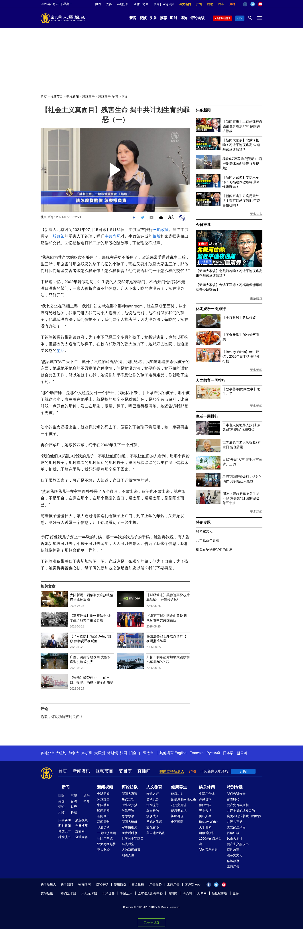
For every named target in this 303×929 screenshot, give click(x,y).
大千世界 (205, 827)
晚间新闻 (103, 810)
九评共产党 (234, 821)
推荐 (163, 18)
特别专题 (203, 522)
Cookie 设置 (151, 922)
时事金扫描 (129, 805)
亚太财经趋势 (106, 844)
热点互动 (128, 799)
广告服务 (155, 884)
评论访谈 (198, 18)
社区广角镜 (105, 838)
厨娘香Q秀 (206, 833)
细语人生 (128, 855)
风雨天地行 (234, 838)
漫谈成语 (152, 816)
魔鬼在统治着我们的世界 (214, 550)
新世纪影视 (219, 893)
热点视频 (81, 820)
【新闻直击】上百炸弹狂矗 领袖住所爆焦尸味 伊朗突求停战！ (242, 126)
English (181, 753)
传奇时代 (233, 799)
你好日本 (205, 799)
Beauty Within (208, 821)
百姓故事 (233, 849)
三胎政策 (161, 229)
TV (240, 18)
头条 (153, 18)
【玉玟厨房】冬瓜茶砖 (239, 317)
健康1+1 (177, 793)
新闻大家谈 (129, 793)
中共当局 (112, 236)
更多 (236, 893)
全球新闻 (103, 793)
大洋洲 (99, 753)
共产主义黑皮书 (238, 844)
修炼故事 (233, 861)
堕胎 (156, 236)
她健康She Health (183, 799)
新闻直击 (103, 816)
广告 (199, 4)
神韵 (98, 4)
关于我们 (67, 884)
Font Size (171, 217)
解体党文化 (204, 531)
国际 (61, 795)
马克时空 (128, 844)
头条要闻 (64, 820)
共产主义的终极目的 (241, 810)
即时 (173, 18)
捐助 (210, 4)
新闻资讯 (81, 771)
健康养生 (179, 787)
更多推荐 (256, 298)
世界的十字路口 (133, 838)
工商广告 (233, 866)
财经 (74, 807)
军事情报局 (129, 827)
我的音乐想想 (208, 849)
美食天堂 (205, 810)
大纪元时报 (89, 893)
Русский (213, 753)
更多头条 (256, 214)
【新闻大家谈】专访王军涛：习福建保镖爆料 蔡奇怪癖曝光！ (241, 182)
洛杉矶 (86, 753)
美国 (61, 801)
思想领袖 (128, 816)
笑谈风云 (152, 799)
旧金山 (134, 753)
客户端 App (193, 884)
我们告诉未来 (236, 793)
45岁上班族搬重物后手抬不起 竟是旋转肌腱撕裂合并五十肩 (241, 498)
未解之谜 (152, 793)
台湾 (74, 801)
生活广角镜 (206, 793)
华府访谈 (103, 827)
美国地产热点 (155, 833)
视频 (143, 18)
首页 (44, 96)
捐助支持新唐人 (171, 771)
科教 (74, 812)
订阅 (243, 771)
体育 (86, 801)
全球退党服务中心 (150, 893)
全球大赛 (81, 837)
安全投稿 (138, 884)
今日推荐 (203, 225)
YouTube (260, 4)
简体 (145, 4)
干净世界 (108, 893)
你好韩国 (205, 805)
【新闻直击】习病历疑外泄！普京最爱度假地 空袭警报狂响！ (241, 200)
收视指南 (84, 884)
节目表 (125, 771)
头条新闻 (203, 110)
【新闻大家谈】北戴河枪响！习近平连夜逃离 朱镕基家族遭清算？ (241, 144)
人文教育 (154, 787)
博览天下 (64, 831)
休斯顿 (112, 753)
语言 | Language (163, 4)
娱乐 (86, 795)
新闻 (132, 18)
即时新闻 (64, 825)
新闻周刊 (103, 821)
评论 (61, 807)
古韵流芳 (152, 805)
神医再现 (177, 816)
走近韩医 (177, 821)
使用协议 (120, 884)
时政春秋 (128, 810)
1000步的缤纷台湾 (210, 841)
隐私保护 (102, 884)
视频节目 (56, 96)
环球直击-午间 (108, 96)
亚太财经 (103, 849)
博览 (183, 18)
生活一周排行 (207, 416)
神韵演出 (64, 837)
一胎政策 (57, 236)
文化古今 (152, 827)
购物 (232, 4)
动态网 (187, 893)
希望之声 (126, 893)
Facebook (245, 4)
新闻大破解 (129, 821)
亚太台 (148, 753)
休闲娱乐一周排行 (211, 309)
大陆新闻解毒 (131, 849)
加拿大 (74, 753)
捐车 (221, 4)
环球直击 (88, 96)
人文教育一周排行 (211, 380)
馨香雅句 (152, 810)
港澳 (74, 795)
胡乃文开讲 (179, 805)
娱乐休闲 (207, 787)
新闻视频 (105, 787)
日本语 (228, 753)
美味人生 (205, 816)
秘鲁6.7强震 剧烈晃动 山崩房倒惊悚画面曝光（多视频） (242, 163)
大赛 (109, 4)
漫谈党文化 (234, 855)
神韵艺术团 (68, 893)
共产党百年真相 (207, 540)
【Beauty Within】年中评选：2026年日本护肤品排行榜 (241, 356)
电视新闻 (72, 96)
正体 (137, 4)
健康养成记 (179, 810)
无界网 (202, 893)
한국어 (242, 753)
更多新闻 (256, 370)
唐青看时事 (129, 833)
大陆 (61, 812)
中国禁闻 (103, 805)
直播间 (144, 771)
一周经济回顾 (106, 833)
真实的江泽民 (236, 827)
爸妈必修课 (154, 821)
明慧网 (172, 893)
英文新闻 (185, 4)
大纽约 (61, 753)
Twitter (252, 4)
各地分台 (123, 4)
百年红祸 (233, 833)
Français (196, 753)
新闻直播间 (223, 18)
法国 (123, 753)
